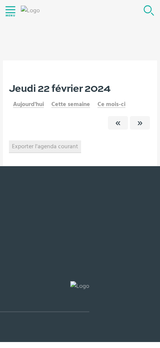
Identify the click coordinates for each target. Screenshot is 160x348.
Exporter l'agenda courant (45, 146)
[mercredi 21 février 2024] (118, 123)
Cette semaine (70, 104)
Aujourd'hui (28, 104)
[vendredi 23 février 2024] (140, 123)
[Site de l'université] (44, 296)
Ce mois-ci (111, 104)
